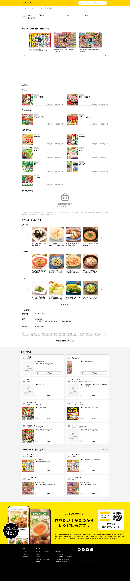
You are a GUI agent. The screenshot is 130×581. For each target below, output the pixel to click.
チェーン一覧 (29, 8)
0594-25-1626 (40, 326)
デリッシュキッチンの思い (42, 551)
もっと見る (104, 449)
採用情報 (38, 561)
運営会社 (38, 556)
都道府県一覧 (26, 556)
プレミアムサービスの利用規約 (63, 556)
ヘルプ (37, 554)
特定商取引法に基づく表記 (62, 559)
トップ (24, 551)
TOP (23, 8)
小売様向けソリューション (42, 559)
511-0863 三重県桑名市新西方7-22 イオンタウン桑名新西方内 (53, 320)
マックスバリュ (39, 8)
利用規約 (57, 551)
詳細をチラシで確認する (54, 104)
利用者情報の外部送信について (63, 561)
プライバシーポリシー (61, 554)
